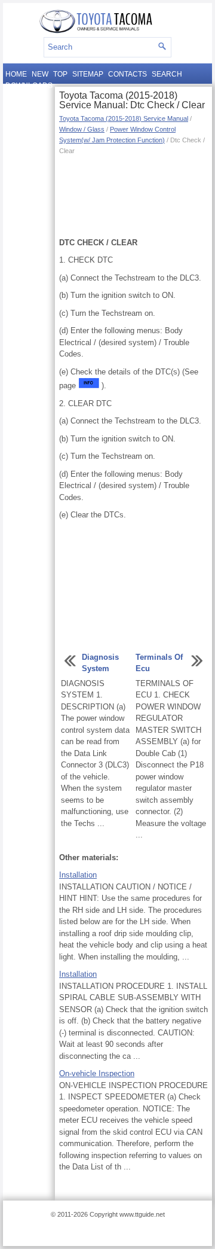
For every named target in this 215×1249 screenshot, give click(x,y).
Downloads (29, 85)
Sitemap (87, 74)
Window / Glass (82, 129)
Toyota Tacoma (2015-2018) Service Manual (123, 118)
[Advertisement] (133, 195)
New (40, 74)
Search (167, 74)
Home (16, 74)
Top (60, 74)
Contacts (127, 74)
